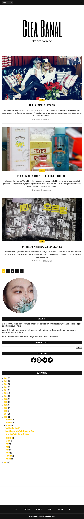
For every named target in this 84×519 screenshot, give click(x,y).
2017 (5, 405)
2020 (6, 396)
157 (17, 271)
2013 (6, 417)
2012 (5, 462)
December (9, 420)
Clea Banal (36, 119)
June (7, 447)
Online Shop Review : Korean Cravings (42, 246)
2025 (6, 381)
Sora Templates (39, 516)
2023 (6, 387)
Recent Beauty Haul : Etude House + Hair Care (42, 176)
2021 (5, 393)
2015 (5, 411)
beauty (42, 170)
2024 (6, 384)
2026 (6, 378)
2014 (6, 414)
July (7, 444)
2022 (6, 390)
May (7, 450)
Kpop (42, 100)
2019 (5, 399)
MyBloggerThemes (50, 516)
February (9, 456)
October (8, 426)
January (8, 459)
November (9, 423)
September (9, 438)
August (8, 441)
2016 (6, 408)
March (8, 453)
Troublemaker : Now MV (42, 105)
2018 (5, 402)
